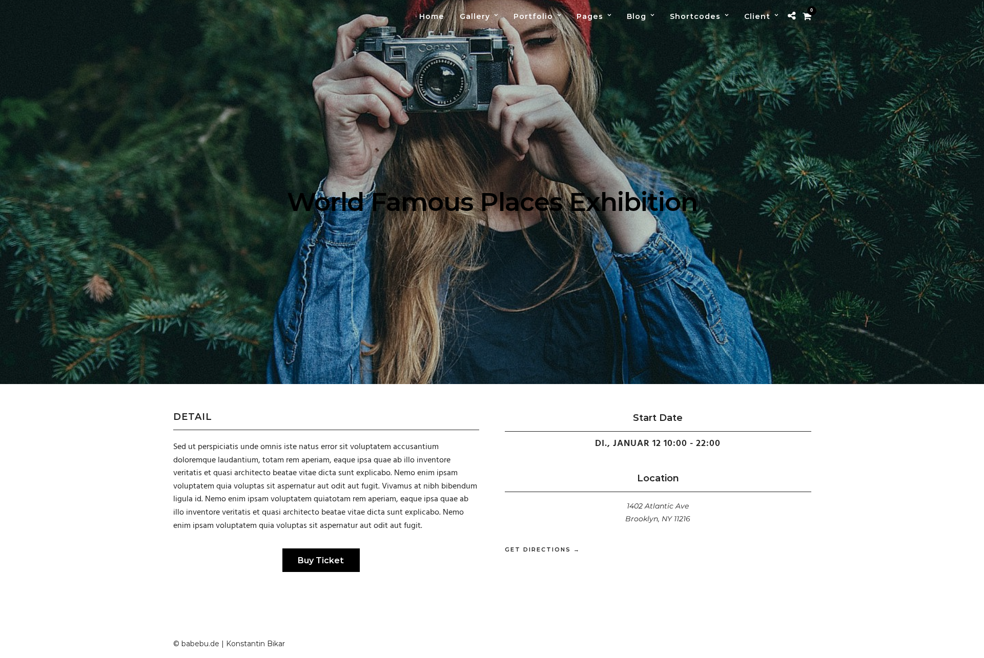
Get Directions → (542, 549)
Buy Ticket (321, 560)
